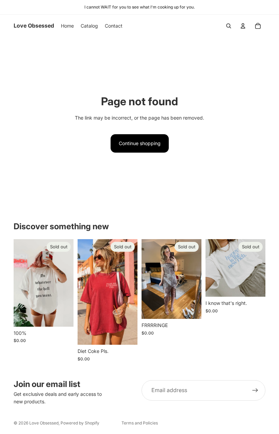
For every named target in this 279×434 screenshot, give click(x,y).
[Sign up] (255, 390)
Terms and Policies (139, 422)
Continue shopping (140, 143)
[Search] (228, 25)
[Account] (242, 25)
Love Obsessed (44, 422)
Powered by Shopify (80, 422)
